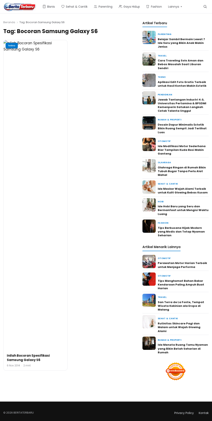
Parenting (164, 34)
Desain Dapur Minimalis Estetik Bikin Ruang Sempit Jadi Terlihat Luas (182, 128)
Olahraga (164, 162)
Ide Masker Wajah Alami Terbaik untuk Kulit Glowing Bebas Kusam (183, 190)
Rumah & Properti (169, 119)
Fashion (163, 222)
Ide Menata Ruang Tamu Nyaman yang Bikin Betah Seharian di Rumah (183, 348)
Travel (162, 55)
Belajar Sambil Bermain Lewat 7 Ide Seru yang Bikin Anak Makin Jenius (181, 43)
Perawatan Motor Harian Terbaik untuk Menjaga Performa (182, 265)
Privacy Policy (184, 413)
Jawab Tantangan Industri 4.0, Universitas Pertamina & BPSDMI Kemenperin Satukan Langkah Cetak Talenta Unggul (182, 105)
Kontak (204, 413)
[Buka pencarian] (205, 6)
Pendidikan (165, 94)
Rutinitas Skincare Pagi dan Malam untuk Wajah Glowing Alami (179, 327)
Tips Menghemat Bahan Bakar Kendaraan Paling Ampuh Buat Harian (181, 284)
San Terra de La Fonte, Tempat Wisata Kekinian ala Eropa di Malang (181, 306)
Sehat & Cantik (168, 183)
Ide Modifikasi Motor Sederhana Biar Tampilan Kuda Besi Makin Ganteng (182, 150)
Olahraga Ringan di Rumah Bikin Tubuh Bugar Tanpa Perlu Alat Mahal (182, 171)
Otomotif (164, 141)
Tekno (12, 45)
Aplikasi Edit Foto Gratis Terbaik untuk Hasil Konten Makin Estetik (182, 84)
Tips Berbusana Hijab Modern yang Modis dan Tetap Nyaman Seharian (181, 231)
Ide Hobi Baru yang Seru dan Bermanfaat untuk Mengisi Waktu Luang (183, 210)
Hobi (161, 201)
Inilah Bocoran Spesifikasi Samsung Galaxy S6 (28, 357)
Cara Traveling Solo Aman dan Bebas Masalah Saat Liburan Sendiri (180, 64)
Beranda (9, 22)
